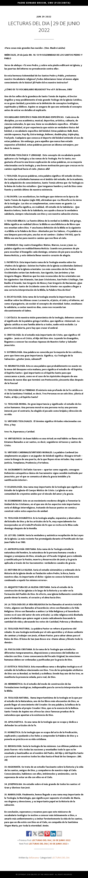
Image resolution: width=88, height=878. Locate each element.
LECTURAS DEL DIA (61, 858)
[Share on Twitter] (35, 833)
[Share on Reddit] (41, 833)
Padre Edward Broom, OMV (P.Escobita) (44, 3)
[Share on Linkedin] (53, 833)
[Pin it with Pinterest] (47, 833)
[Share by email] (59, 833)
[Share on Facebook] (29, 833)
